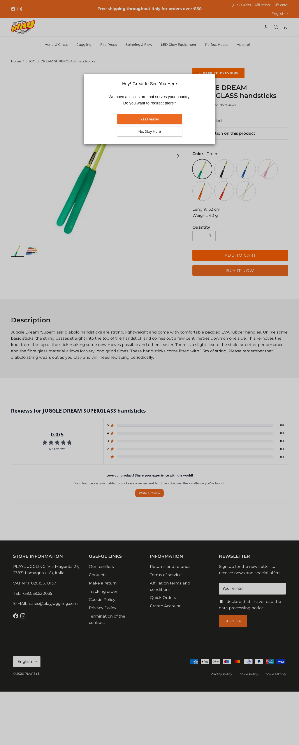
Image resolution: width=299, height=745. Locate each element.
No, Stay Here (149, 131)
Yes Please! (150, 119)
